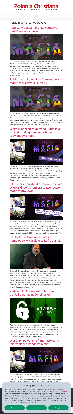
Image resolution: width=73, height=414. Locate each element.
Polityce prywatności (60, 391)
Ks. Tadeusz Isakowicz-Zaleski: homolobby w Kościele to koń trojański (35, 238)
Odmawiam (14, 408)
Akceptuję (58, 408)
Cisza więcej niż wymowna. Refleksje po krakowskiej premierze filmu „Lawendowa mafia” (35, 132)
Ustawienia (36, 408)
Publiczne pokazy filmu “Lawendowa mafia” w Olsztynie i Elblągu (34, 81)
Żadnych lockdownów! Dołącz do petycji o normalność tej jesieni (32, 292)
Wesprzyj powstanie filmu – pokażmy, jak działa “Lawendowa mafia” (35, 342)
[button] (36, 16)
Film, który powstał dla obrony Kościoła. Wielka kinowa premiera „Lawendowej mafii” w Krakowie (36, 187)
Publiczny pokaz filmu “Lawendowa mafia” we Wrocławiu (33, 29)
